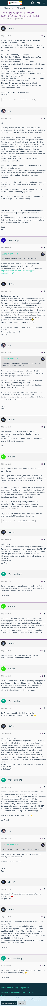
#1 (42, 36)
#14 (41, 733)
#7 (42, 464)
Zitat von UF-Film (10, 253)
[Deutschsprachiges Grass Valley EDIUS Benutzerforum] (15, 3)
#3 (42, 248)
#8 (42, 539)
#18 (41, 917)
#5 (42, 352)
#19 (41, 965)
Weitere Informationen (9, 1003)
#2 (42, 118)
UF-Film (6, 19)
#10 (41, 614)
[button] (44, 3)
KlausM (22, 521)
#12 (41, 676)
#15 (41, 787)
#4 (42, 291)
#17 (41, 889)
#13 (41, 708)
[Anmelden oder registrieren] (38, 3)
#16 (41, 838)
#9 (42, 581)
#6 (42, 427)
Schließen (22, 1003)
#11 (41, 651)
